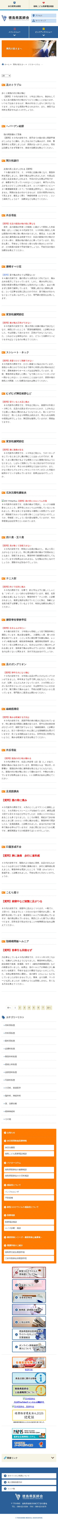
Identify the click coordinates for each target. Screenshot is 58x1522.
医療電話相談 (11, 1222)
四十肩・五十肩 (15, 537)
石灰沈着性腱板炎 (16, 492)
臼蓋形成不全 (13, 846)
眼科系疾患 (10, 1041)
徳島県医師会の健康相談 (16, 1169)
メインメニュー (14, 32)
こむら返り (12, 892)
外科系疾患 (10, 1033)
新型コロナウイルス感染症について (23, 1207)
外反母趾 (11, 215)
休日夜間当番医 (14, 6)
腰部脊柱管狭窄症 (16, 619)
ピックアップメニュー (43, 32)
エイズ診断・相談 (13, 1228)
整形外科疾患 (11, 1056)
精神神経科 (10, 1111)
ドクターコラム (14, 1163)
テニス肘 (11, 578)
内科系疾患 (10, 1025)
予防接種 (9, 1198)
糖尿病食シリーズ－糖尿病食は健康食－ (25, 1237)
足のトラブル (13, 84)
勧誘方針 (29, 1370)
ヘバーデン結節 (15, 126)
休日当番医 (10, 1147)
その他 (8, 1119)
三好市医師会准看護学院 (16, 1258)
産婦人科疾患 (11, 1064)
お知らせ (11, 1132)
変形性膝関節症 (15, 314)
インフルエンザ (12, 1192)
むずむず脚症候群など (19, 393)
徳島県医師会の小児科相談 (17, 1176)
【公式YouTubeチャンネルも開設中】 (29, 1402)
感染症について (14, 1185)
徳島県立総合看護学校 (15, 1252)
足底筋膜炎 (12, 791)
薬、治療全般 (11, 1103)
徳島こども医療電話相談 (44, 6)
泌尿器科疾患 (11, 1072)
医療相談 (11, 1215)
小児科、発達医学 (13, 1088)
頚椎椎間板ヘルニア (17, 941)
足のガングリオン (16, 664)
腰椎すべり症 (13, 266)
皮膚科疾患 (10, 1048)
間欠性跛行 (12, 160)
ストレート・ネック (17, 352)
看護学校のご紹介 (15, 1245)
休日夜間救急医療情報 (17, 1141)
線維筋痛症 (12, 708)
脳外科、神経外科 (13, 1096)
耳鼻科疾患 (10, 1080)
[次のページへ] (49, 1007)
